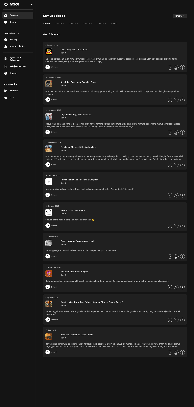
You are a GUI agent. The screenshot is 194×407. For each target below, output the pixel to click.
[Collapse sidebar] (31, 4)
